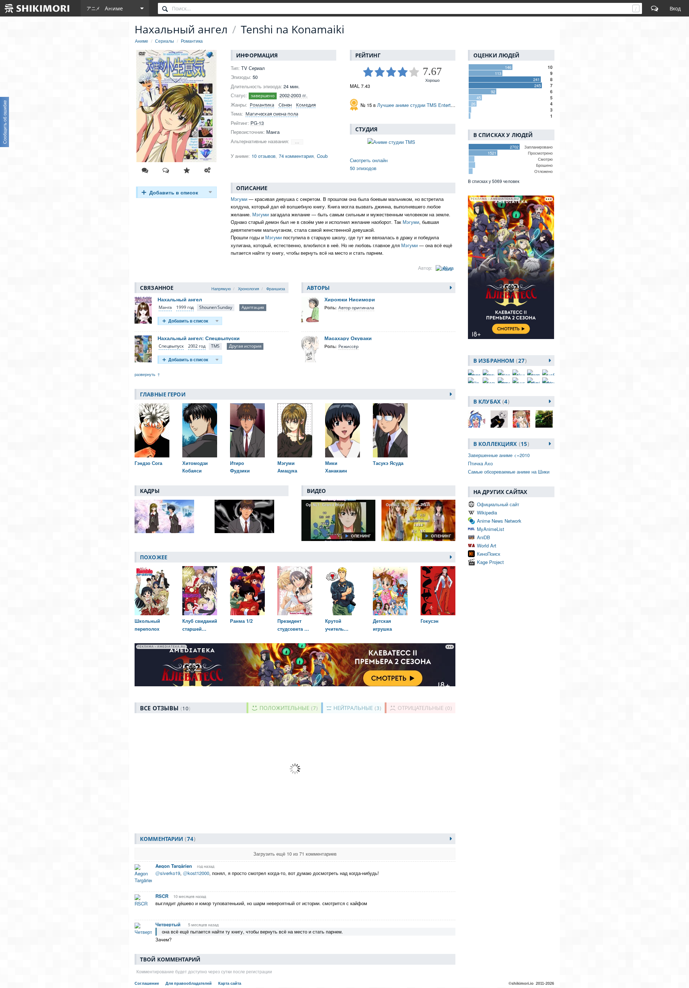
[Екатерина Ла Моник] (474, 372)
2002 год (197, 346)
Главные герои (163, 394)
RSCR (161, 896)
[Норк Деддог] (489, 372)
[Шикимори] (37, 8)
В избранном (499, 360)
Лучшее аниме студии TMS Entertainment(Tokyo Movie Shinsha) (446, 105)
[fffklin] (474, 380)
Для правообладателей (189, 983)
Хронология (248, 288)
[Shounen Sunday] (215, 307)
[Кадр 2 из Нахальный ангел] (252, 516)
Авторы (318, 287)
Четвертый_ (169, 924)
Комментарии (166, 838)
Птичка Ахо (480, 463)
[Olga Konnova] (504, 380)
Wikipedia (487, 512)
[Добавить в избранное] (186, 170)
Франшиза (275, 288)
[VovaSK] (548, 372)
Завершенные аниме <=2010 (499, 455)
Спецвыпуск (171, 346)
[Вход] (675, 8)
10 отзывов (264, 155)
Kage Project (490, 562)
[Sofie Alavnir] (533, 380)
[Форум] (655, 8)
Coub (322, 155)
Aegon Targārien (173, 865)
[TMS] (215, 346)
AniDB (483, 537)
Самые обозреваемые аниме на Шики (508, 471)
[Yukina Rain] (548, 380)
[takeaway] (489, 380)
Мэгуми (239, 199)
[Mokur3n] (518, 372)
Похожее (153, 557)
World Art (486, 545)
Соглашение (147, 983)
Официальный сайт (498, 504)
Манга (165, 307)
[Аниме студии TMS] (402, 142)
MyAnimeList (490, 529)
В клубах (490, 401)
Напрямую (221, 288)
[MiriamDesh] (504, 372)
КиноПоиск (488, 553)
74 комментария (296, 155)
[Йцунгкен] (518, 380)
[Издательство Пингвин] (533, 372)
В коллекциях (500, 443)
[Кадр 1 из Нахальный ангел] (171, 516)
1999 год (185, 307)
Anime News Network (499, 520)
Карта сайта (229, 983)
